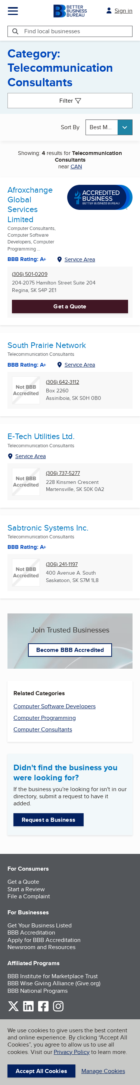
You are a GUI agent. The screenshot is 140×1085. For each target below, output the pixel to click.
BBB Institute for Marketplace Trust (52, 976)
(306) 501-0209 (29, 274)
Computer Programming (44, 718)
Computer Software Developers (54, 706)
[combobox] (109, 127)
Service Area (80, 259)
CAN (76, 166)
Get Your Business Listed (39, 925)
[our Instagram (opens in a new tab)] (58, 1010)
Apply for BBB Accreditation (44, 940)
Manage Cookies (103, 1071)
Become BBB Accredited (70, 650)
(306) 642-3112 (62, 382)
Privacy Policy (72, 1052)
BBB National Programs (37, 990)
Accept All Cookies (41, 1071)
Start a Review (26, 889)
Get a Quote (69, 306)
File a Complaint (28, 896)
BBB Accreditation (31, 932)
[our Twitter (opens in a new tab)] (13, 1010)
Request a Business (48, 819)
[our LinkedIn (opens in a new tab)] (28, 1010)
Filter (66, 100)
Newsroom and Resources (41, 947)
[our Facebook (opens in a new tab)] (43, 1010)
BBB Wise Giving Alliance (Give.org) (53, 983)
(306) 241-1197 (62, 564)
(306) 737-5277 (63, 473)
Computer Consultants (42, 729)
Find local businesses (52, 31)
